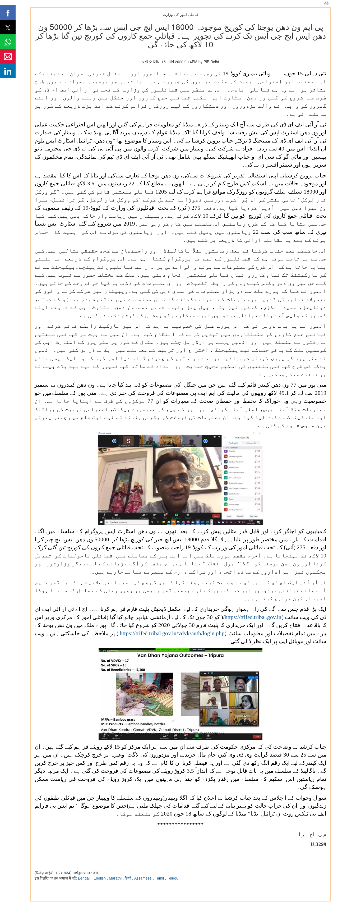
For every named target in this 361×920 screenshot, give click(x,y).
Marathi (116, 878)
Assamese (143, 878)
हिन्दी (128, 878)
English (100, 878)
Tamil (160, 878)
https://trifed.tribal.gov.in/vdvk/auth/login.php (172, 633)
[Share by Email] (8, 56)
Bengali (84, 878)
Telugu (172, 878)
